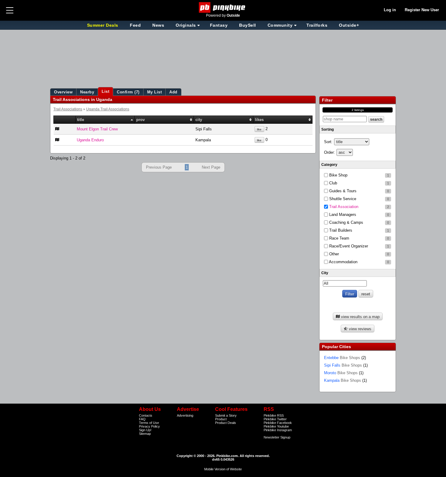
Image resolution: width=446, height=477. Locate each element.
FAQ (142, 419)
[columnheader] (65, 120)
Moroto (341, 373)
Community (280, 25)
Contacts (145, 415)
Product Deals (225, 423)
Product (221, 419)
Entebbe (342, 357)
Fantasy (219, 25)
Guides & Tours (358, 191)
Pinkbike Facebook (278, 423)
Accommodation (358, 262)
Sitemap (145, 433)
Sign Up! (145, 430)
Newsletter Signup (277, 437)
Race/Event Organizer (358, 246)
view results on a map (360, 316)
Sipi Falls (343, 365)
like (259, 129)
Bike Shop (358, 175)
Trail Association (358, 206)
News (158, 25)
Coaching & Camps (358, 222)
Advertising (185, 415)
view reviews (359, 329)
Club (358, 183)
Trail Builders (358, 230)
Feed (135, 25)
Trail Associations (67, 109)
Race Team (358, 238)
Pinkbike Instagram (278, 430)
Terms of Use (149, 423)
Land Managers (358, 214)
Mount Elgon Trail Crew (97, 129)
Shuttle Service (358, 199)
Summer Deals (103, 25)
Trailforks (316, 25)
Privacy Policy (149, 426)
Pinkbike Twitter (275, 419)
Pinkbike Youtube (276, 426)
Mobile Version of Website (223, 469)
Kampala (342, 380)
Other (358, 254)
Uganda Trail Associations (107, 109)
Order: (329, 152)
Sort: (328, 141)
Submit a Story (226, 415)
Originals (186, 25)
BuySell (247, 25)
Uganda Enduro (90, 140)
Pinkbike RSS (274, 415)
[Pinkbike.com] (223, 7)
